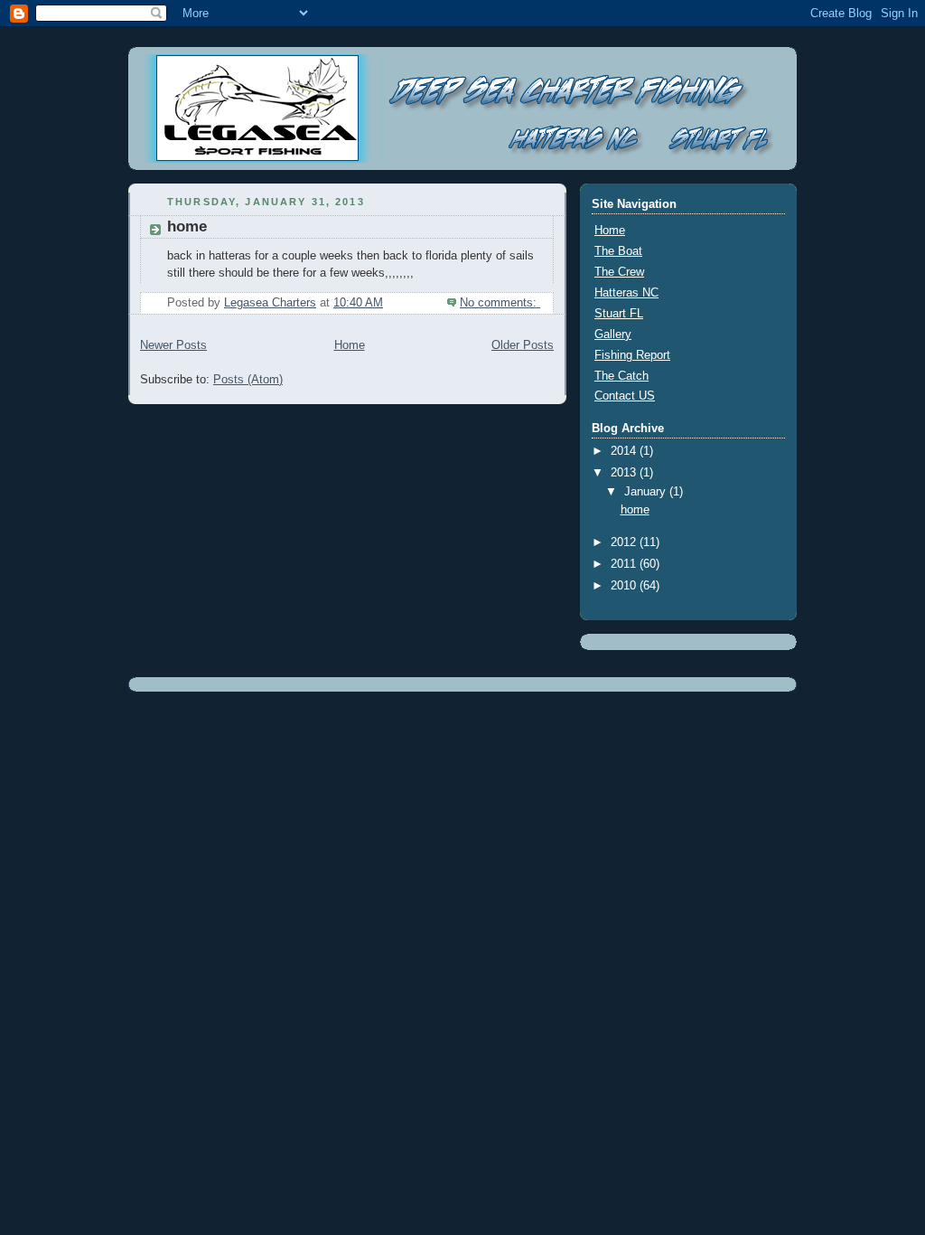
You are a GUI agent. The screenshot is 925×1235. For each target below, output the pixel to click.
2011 (625, 564)
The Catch (621, 376)
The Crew (619, 272)
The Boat (618, 251)
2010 (625, 586)
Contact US (624, 396)
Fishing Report (632, 355)
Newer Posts (173, 345)
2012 (625, 542)
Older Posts (522, 345)
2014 (625, 451)
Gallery (612, 334)
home (187, 226)
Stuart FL (618, 313)
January (646, 492)
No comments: (500, 303)
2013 (625, 473)
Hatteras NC (626, 293)
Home (349, 345)
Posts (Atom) (248, 379)
